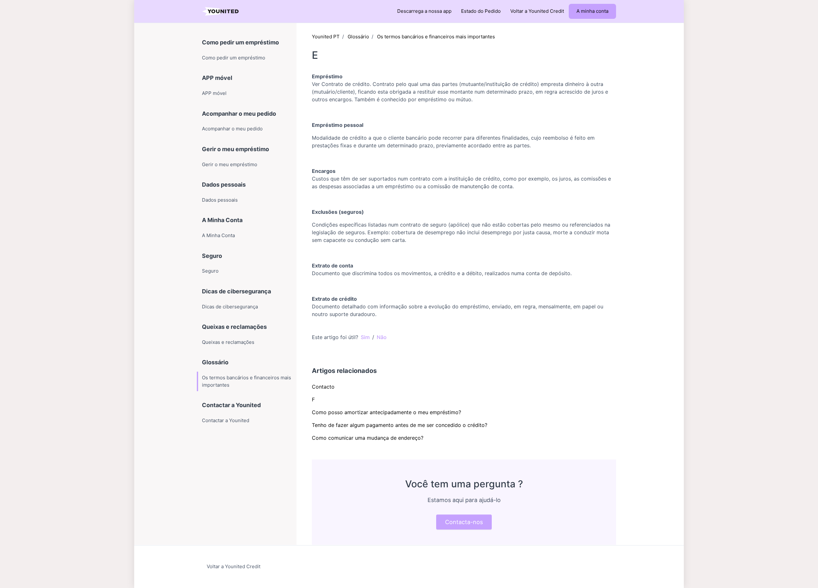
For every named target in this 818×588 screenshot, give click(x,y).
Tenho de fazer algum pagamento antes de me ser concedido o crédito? (399, 425)
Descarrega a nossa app (424, 11)
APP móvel (217, 77)
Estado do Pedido (481, 11)
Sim (365, 337)
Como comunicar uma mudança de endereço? (367, 438)
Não (382, 337)
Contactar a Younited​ (231, 405)
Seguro (212, 255)
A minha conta (592, 11)
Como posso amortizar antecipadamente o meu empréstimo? (386, 412)
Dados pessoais (224, 184)
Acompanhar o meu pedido (239, 113)
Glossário (358, 37)
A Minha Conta (222, 220)
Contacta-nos (464, 522)
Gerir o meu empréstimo (235, 149)
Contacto (323, 386)
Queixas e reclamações (234, 326)
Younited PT (326, 37)
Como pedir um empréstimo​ (240, 42)
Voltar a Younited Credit (537, 11)
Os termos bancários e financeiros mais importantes (436, 37)
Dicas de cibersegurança (236, 291)
